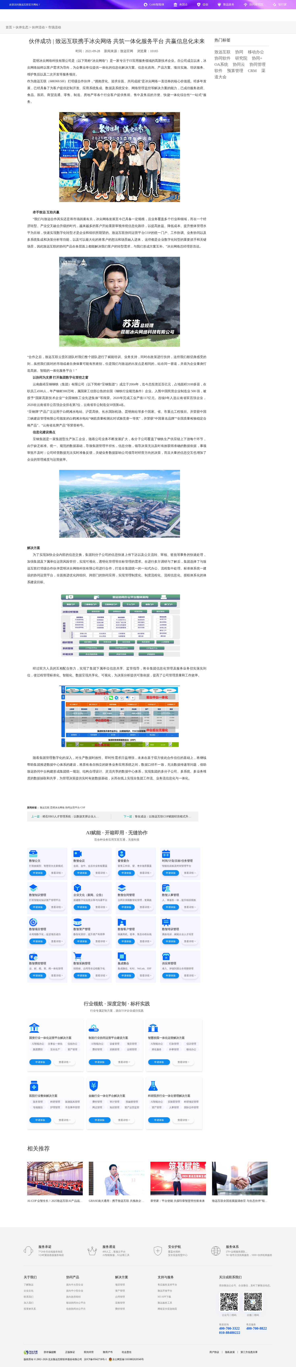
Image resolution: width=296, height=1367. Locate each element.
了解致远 (28, 1284)
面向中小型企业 (74, 1290)
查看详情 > (57, 873)
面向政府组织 (73, 1296)
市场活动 (54, 27)
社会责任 (126, 1352)
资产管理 (120, 1290)
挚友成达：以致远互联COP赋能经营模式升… (157, 816)
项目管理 (120, 1284)
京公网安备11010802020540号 (128, 1359)
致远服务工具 (165, 1302)
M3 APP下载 (164, 1296)
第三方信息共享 (249, 1352)
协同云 (239, 64)
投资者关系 (30, 1308)
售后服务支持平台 (167, 1284)
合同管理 (120, 1296)
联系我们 (28, 1296)
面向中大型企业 (74, 1284)
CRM (252, 70)
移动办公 (256, 52)
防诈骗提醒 (50, 1352)
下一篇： (129, 816)
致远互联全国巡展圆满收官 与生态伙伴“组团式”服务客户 (247, 1200)
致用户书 (108, 1352)
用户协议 (214, 1352)
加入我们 (28, 1302)
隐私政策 (230, 1352)
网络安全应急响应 (167, 1308)
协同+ (257, 58)
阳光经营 (89, 1352)
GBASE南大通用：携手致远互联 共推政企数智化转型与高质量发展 (130, 1200)
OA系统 (221, 64)
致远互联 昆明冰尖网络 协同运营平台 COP (62, 807)
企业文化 (28, 1290)
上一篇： (36, 816)
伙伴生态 (22, 27)
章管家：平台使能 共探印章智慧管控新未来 (177, 1200)
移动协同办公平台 (76, 1302)
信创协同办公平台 (76, 1308)
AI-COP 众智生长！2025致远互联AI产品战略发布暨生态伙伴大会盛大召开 (73, 1200)
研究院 (241, 58)
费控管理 (120, 1308)
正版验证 (70, 1352)
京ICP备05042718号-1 (95, 1359)
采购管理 (120, 1302)
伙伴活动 (38, 27)
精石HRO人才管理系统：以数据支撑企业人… (65, 816)
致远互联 (222, 52)
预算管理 (235, 70)
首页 (9, 27)
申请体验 (38, 873)
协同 (239, 52)
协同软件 (222, 58)
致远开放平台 (165, 1290)
